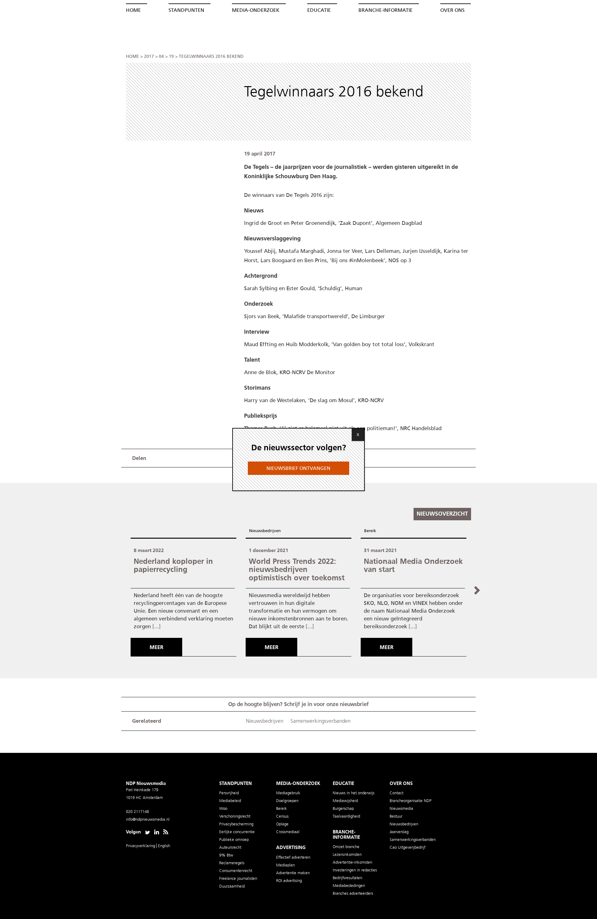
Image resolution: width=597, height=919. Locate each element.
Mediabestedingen (349, 885)
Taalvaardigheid (346, 816)
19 (171, 56)
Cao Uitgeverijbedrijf (407, 847)
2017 (149, 56)
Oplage (282, 824)
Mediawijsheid (345, 800)
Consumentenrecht (235, 870)
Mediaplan (285, 865)
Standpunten (186, 10)
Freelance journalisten (238, 878)
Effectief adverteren (293, 857)
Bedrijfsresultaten (347, 877)
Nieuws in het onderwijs (353, 793)
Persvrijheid (229, 793)
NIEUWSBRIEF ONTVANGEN (298, 468)
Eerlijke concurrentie (237, 831)
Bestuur (396, 816)
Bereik (370, 530)
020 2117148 (137, 811)
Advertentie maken (293, 872)
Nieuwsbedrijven (265, 530)
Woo (223, 808)
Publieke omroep (234, 839)
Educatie (319, 10)
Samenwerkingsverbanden (320, 721)
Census (282, 816)
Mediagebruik (288, 793)
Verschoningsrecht (234, 816)
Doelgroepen (287, 800)
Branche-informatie (386, 10)
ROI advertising (289, 880)
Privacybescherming (236, 824)
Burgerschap (343, 808)
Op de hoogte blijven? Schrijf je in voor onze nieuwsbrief (298, 704)
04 (161, 56)
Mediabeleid (230, 800)
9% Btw (226, 855)
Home (133, 10)
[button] (476, 590)
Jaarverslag (399, 831)
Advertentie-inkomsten (352, 862)
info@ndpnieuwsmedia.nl (147, 819)
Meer (156, 647)
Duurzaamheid (232, 886)
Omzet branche (346, 846)
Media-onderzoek (256, 10)
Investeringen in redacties (355, 870)
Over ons (452, 10)
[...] (156, 626)
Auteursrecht (230, 847)
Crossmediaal (287, 831)
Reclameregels (231, 863)
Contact (396, 793)
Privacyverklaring (141, 845)
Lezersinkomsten (347, 854)
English (164, 845)
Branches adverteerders (353, 893)
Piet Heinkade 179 (142, 789)
